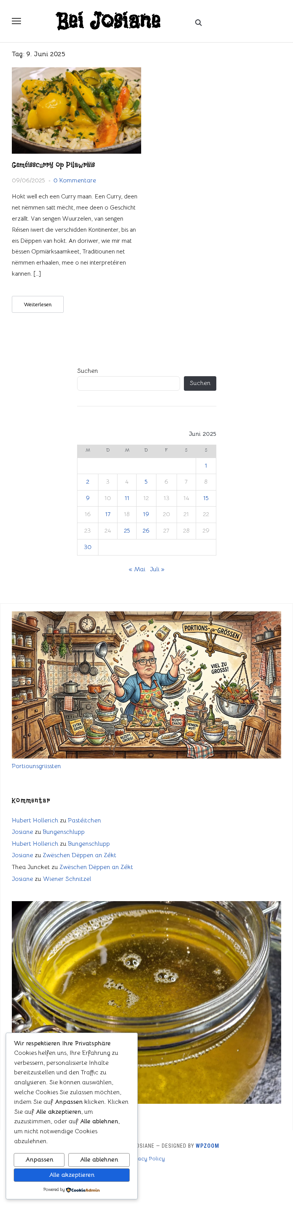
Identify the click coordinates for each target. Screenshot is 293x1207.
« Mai (137, 569)
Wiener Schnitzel (67, 879)
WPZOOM (207, 1146)
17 (108, 514)
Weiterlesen (38, 304)
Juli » (157, 569)
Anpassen (39, 1159)
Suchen (87, 371)
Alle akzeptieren (72, 1175)
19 (146, 514)
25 (127, 530)
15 (206, 498)
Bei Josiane (109, 21)
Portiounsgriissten (36, 766)
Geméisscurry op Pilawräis (53, 165)
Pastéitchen (84, 820)
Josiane (22, 832)
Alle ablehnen (99, 1159)
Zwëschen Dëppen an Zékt (79, 855)
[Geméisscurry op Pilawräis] (76, 72)
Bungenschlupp (64, 832)
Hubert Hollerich (35, 820)
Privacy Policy (146, 1158)
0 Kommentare (74, 180)
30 (88, 547)
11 (127, 498)
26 (146, 530)
